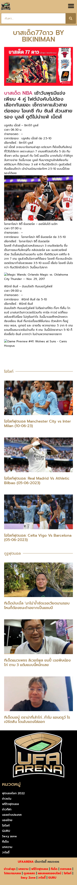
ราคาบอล (65, 869)
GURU (6, 831)
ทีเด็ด (5, 842)
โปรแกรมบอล (12, 873)
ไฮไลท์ (6, 825)
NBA (26, 93)
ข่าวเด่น (6, 799)
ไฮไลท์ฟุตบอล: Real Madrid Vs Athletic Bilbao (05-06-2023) (36, 480)
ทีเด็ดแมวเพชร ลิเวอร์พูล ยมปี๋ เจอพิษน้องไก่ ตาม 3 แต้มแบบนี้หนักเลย (37, 662)
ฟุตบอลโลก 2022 (13, 793)
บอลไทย (7, 820)
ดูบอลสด (29, 873)
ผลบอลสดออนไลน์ (49, 873)
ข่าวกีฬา (6, 809)
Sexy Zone (28, 877)
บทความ (7, 847)
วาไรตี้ (5, 852)
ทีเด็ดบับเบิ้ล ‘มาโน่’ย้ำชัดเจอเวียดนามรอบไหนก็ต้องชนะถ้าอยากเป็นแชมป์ (37, 605)
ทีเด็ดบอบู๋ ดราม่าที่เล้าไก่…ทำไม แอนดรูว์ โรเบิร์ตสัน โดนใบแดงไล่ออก (37, 719)
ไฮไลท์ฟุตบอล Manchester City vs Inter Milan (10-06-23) (37, 423)
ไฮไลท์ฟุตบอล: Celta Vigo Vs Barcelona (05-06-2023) (37, 538)
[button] (71, 6)
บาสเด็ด (12, 93)
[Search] (71, 18)
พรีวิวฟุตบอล (10, 804)
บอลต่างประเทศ (12, 815)
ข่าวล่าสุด (10, 869)
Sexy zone (9, 836)
